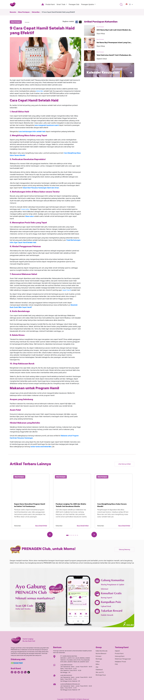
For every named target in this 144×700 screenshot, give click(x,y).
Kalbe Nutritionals (101, 651)
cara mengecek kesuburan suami (47, 125)
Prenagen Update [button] (87, 4)
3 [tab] (72, 536)
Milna (97, 664)
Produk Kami (50, 4)
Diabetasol (99, 670)
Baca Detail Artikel (41, 526)
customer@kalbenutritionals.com (70, 684)
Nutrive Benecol (101, 653)
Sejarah (117, 651)
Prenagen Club (74, 4)
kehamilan (39, 91)
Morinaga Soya (101, 675)
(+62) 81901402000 (66, 665)
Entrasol (98, 656)
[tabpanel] (30, 501)
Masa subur (29, 216)
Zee (97, 667)
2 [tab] (71, 536)
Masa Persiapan (24, 12)
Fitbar (98, 661)
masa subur (25, 209)
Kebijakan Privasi (120, 661)
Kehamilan (36, 12)
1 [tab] (67, 536)
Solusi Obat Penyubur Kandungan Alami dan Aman (41, 188)
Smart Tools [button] (61, 4)
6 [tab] (78, 536)
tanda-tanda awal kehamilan (41, 447)
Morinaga (99, 659)
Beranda (13, 12)
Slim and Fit (100, 672)
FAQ (116, 664)
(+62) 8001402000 (66, 675)
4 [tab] (74, 536)
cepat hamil (66, 290)
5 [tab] (76, 536)
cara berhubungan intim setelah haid (32, 131)
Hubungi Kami (119, 656)
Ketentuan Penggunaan (123, 659)
